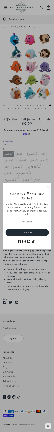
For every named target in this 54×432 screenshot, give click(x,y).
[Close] (48, 187)
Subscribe (27, 232)
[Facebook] (19, 241)
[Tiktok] (33, 241)
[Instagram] (24, 241)
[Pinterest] (28, 241)
